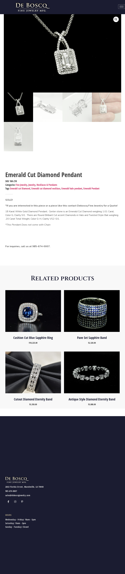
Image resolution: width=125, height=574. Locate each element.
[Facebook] (8, 501)
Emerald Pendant (91, 188)
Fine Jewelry (21, 185)
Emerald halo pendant (71, 188)
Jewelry (31, 185)
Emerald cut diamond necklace (45, 188)
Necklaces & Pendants (47, 185)
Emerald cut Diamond (20, 188)
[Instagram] (15, 501)
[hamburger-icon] (121, 6)
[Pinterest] (22, 501)
